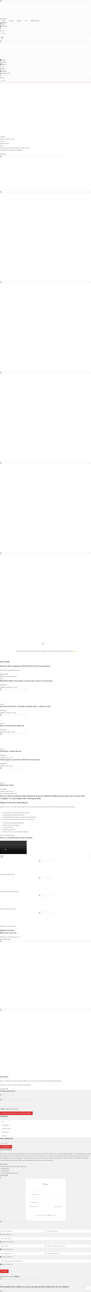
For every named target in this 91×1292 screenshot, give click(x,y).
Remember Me (35, 1206)
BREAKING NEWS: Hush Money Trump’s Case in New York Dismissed (26, 681)
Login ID (33, 1191)
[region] (45, 371)
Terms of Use (5, 1132)
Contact (11, 21)
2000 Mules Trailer (7, 785)
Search (2, 30)
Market (19, 21)
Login (46, 1210)
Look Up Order (35, 21)
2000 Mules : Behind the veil (10, 751)
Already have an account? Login (10, 1276)
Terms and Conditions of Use (9, 1173)
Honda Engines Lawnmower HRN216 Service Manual (20, 760)
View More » (3, 685)
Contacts (4, 1136)
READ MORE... (4, 1164)
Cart (26, 21)
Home (3, 21)
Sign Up (4, 1271)
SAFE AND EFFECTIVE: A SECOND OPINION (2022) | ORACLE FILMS (25, 706)
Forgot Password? (57, 1206)
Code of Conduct (6, 1128)
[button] (45, 28)
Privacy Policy (5, 1125)
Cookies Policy (5, 1169)
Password (33, 1199)
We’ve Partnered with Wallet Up (12, 726)
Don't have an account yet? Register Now (45, 1215)
